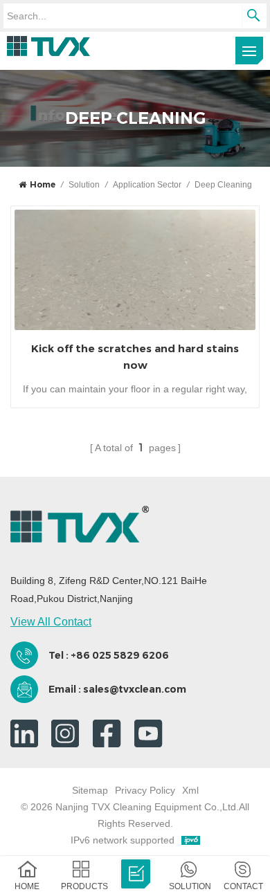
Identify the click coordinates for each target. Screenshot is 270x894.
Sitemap (90, 790)
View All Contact (50, 622)
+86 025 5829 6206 (120, 655)
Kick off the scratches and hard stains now (135, 357)
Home (42, 184)
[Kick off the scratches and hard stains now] (135, 270)
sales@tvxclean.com (134, 689)
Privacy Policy (145, 790)
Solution (84, 185)
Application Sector (147, 185)
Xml (190, 790)
